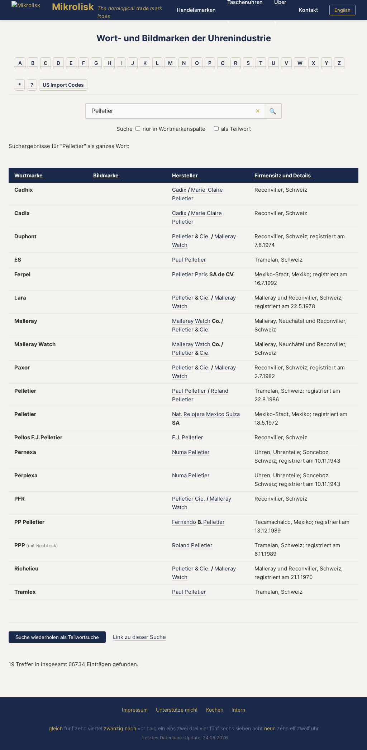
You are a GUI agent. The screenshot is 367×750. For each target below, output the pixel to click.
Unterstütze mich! (176, 710)
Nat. (177, 414)
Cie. (205, 236)
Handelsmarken (196, 10)
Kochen (214, 710)
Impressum (135, 710)
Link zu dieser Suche (139, 637)
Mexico (215, 414)
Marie (198, 213)
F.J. (176, 437)
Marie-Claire (207, 189)
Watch (179, 245)
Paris (201, 274)
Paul (177, 259)
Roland (219, 390)
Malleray (225, 236)
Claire (214, 213)
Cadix (179, 189)
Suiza (233, 414)
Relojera (194, 414)
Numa (179, 452)
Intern (238, 710)
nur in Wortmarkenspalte (174, 128)
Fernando (184, 522)
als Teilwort (236, 128)
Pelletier (183, 198)
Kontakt (308, 10)
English (342, 10)
